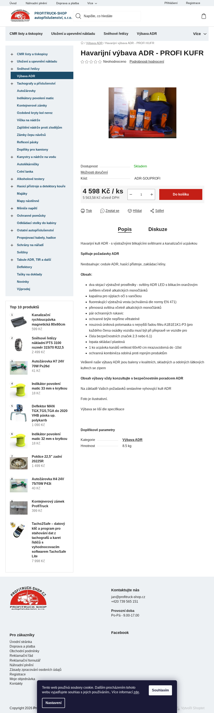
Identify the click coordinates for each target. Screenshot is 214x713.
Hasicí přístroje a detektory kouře (41, 186)
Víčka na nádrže (28, 120)
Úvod (13, 3)
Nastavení (53, 703)
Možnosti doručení (94, 172)
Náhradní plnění (36, 3)
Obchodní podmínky (24, 651)
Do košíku (181, 194)
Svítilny (22, 252)
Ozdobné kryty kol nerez (35, 113)
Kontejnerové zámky (32, 105)
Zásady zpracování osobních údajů (35, 669)
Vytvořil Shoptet (192, 708)
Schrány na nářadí (30, 245)
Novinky (23, 281)
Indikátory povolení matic (35, 98)
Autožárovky (26, 91)
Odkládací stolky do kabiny (36, 223)
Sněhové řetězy (28, 68)
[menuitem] (26, 34)
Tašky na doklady (29, 274)
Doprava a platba (67, 3)
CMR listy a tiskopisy (32, 54)
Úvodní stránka (21, 642)
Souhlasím (160, 690)
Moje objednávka (22, 679)
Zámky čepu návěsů (31, 135)
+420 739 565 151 (124, 601)
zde (136, 692)
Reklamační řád (21, 655)
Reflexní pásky (27, 142)
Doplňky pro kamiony (32, 149)
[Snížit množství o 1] (131, 194)
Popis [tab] (125, 229)
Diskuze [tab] (157, 229)
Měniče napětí (27, 208)
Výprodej (23, 289)
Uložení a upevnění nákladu (37, 61)
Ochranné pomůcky (31, 215)
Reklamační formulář (25, 660)
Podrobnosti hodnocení (147, 61)
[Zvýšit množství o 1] (152, 194)
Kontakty (16, 683)
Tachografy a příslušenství (36, 83)
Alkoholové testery (30, 179)
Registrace (193, 3)
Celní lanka (25, 171)
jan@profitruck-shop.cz (128, 597)
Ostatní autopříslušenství (35, 230)
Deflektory (24, 267)
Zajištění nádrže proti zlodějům (39, 127)
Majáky (22, 193)
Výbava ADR (26, 76)
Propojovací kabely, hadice (36, 237)
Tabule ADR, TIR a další (34, 259)
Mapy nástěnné (28, 201)
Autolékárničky (28, 164)
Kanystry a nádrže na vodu (36, 157)
